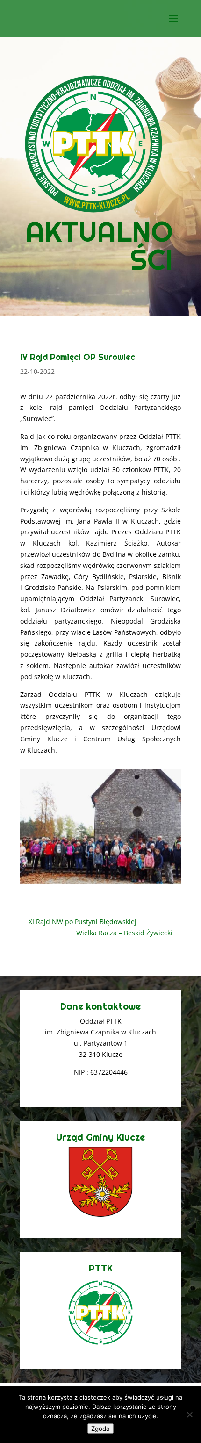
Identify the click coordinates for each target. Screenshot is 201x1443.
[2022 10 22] (100, 883)
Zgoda (100, 1428)
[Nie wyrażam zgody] (189, 1414)
